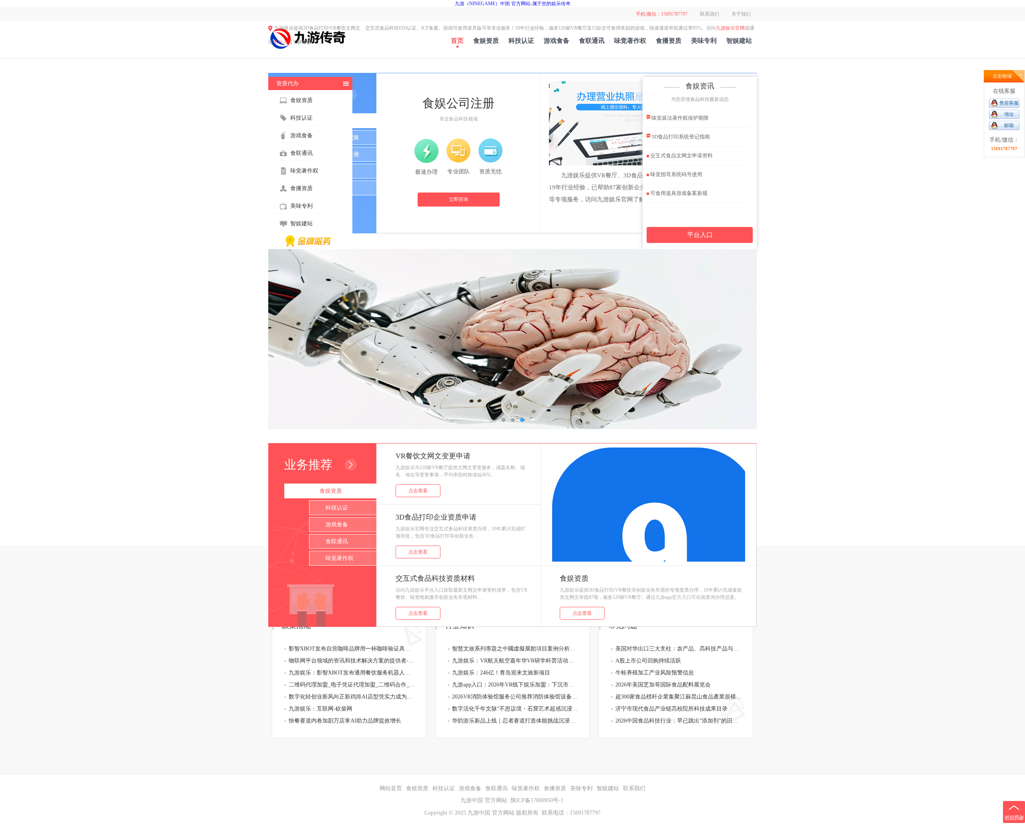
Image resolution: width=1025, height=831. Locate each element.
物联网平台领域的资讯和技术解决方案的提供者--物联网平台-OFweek (352, 661)
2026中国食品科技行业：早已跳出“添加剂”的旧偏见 (678, 721)
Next (743, 339)
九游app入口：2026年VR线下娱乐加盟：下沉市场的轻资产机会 (515, 685)
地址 (1009, 114)
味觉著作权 (630, 40)
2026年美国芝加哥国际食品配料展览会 (663, 685)
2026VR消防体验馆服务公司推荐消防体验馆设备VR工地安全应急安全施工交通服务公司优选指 (515, 697)
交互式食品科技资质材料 (435, 578)
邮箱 (1009, 125)
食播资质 (668, 40)
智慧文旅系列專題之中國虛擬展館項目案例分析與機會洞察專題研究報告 (515, 649)
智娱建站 (739, 40)
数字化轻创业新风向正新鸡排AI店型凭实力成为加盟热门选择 (352, 697)
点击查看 (418, 491)
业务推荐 (308, 464)
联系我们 (709, 14)
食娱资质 (486, 40)
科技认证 (521, 40)
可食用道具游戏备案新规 (678, 193)
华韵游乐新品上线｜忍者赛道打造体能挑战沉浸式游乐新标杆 (515, 721)
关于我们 (741, 14)
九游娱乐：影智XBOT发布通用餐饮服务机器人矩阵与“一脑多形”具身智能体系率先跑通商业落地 (352, 673)
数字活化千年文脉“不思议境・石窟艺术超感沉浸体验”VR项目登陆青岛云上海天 (515, 709)
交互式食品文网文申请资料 (681, 156)
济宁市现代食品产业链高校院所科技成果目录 (671, 709)
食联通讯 (592, 40)
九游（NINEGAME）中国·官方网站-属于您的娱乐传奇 (513, 3)
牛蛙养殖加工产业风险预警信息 (654, 673)
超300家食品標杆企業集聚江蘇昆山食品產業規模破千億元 (678, 697)
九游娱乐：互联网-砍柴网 (320, 709)
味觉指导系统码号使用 (675, 174)
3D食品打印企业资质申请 (436, 517)
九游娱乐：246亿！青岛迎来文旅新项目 (501, 673)
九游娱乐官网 (730, 28)
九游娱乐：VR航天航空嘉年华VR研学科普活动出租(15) (515, 661)
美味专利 (704, 40)
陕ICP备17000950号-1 (536, 800)
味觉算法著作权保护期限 (679, 118)
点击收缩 (1002, 76)
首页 (457, 40)
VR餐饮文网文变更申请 (433, 456)
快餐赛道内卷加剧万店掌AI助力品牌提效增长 (345, 721)
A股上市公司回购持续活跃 (648, 661)
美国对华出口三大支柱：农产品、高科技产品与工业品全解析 (678, 649)
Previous (282, 339)
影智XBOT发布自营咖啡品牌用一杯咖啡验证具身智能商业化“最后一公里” (352, 649)
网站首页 (391, 788)
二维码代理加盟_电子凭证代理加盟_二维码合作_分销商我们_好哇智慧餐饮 (352, 685)
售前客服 (1009, 103)
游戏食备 (556, 40)
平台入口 (282, 42)
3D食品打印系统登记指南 (680, 137)
